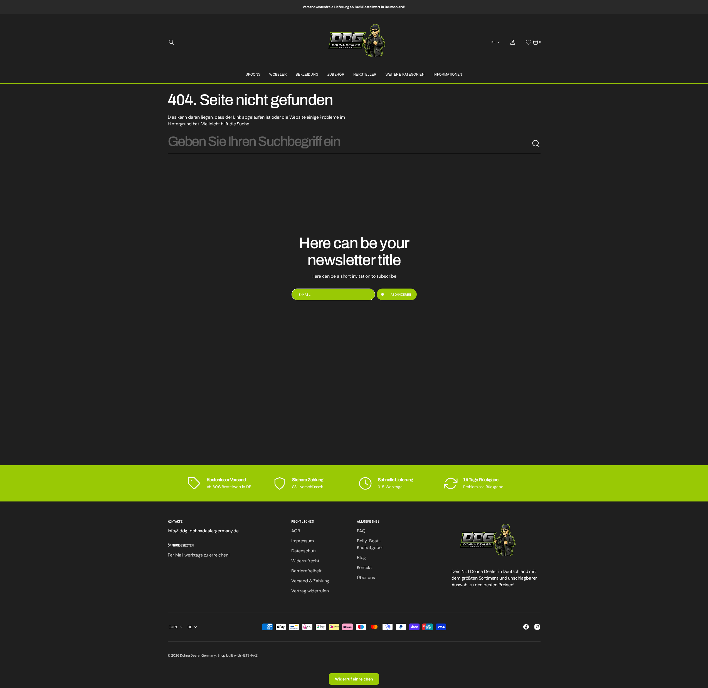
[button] (171, 42)
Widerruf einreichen (354, 679)
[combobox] (350, 143)
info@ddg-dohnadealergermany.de (203, 531)
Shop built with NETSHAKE (238, 655)
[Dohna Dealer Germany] (354, 42)
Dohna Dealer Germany (198, 655)
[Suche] (536, 143)
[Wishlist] (528, 42)
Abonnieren (401, 294)
